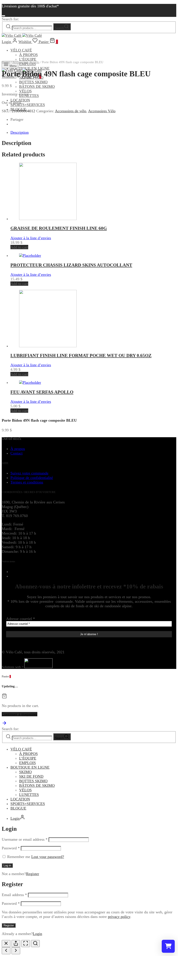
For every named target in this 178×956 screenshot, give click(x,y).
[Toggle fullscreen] (25, 943)
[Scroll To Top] (4, 724)
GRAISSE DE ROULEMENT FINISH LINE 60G (58, 228)
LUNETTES (29, 95)
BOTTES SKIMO (33, 82)
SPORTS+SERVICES (27, 105)
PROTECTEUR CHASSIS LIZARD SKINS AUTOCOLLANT (71, 265)
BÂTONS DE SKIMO (37, 86)
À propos (17, 449)
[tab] (93, 132)
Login (37, 934)
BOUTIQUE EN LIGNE (29, 767)
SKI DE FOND (31, 776)
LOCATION (20, 100)
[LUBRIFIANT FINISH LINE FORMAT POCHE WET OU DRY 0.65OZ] (48, 346)
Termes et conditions (26, 482)
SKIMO (25, 772)
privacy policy (119, 916)
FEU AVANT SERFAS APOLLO (41, 392)
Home (6, 62)
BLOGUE (18, 808)
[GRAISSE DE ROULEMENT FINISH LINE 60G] (48, 219)
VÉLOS (25, 91)
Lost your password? (47, 857)
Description (19, 132)
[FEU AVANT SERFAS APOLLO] (30, 382)
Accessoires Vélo (101, 111)
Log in (7, 865)
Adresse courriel (20, 619)
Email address (14, 895)
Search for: (10, 19)
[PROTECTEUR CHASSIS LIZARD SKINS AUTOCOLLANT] (30, 255)
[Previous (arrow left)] (6, 950)
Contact (16, 453)
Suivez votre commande (29, 473)
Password (11, 848)
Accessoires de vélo (25, 62)
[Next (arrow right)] (16, 950)
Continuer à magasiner (19, 714)
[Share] (16, 943)
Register (32, 874)
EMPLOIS (27, 763)
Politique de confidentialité (31, 478)
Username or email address (25, 839)
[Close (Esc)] (6, 943)
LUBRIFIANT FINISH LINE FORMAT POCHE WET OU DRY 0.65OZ (81, 355)
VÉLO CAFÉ (21, 50)
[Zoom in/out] (35, 943)
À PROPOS (28, 55)
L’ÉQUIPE (27, 758)
